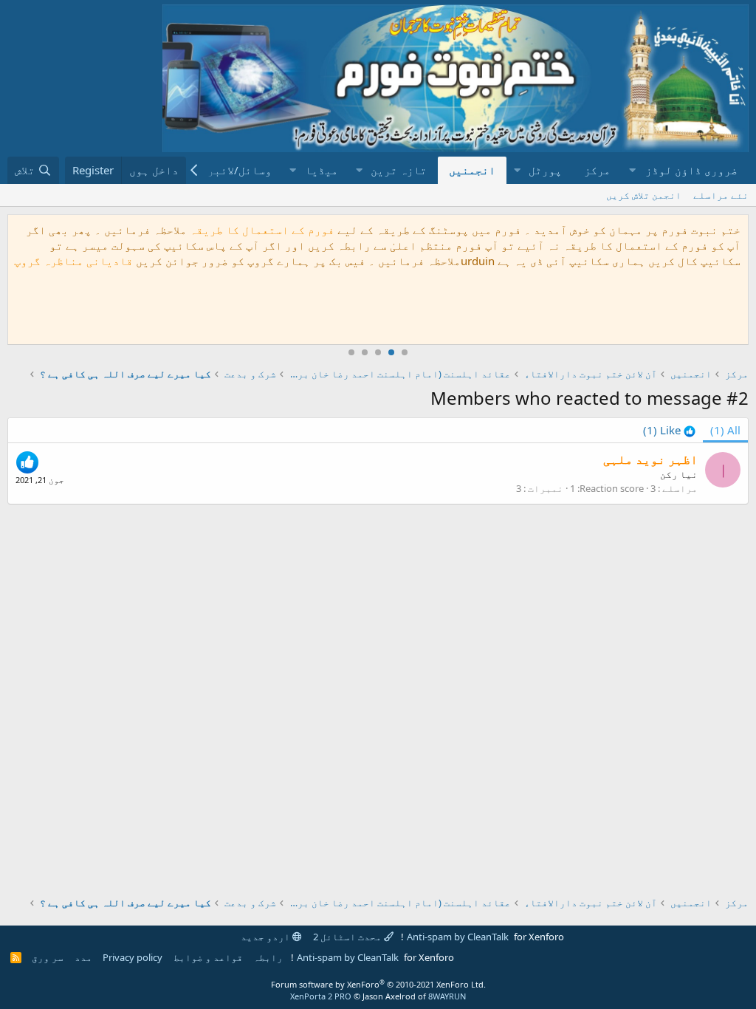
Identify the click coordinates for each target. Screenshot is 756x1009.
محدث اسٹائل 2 (348, 936)
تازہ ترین (399, 170)
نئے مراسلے (721, 195)
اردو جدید (266, 936)
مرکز (597, 170)
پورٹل (545, 170)
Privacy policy (132, 957)
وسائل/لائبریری (230, 170)
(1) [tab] (725, 430)
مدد (83, 957)
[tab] (669, 430)
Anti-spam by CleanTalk (458, 936)
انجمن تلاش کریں (643, 195)
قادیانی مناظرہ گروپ (73, 260)
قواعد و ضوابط (208, 957)
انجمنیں (472, 170)
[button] (685, 170)
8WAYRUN (447, 996)
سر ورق (47, 957)
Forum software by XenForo (378, 984)
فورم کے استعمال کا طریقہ (262, 229)
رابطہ (268, 957)
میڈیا (321, 170)
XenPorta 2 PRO (320, 996)
